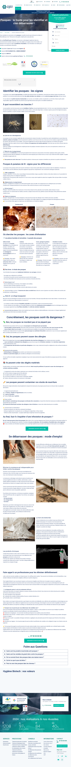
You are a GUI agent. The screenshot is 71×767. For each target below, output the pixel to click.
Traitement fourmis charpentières (19, 744)
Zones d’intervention (48, 741)
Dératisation (5, 741)
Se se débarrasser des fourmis (35, 758)
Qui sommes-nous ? (48, 743)
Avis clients (46, 744)
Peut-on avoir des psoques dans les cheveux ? (20, 663)
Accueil (1, 32)
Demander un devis (59, 705)
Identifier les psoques (33, 741)
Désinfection (6, 744)
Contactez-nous (60, 50)
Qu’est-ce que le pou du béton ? (16, 660)
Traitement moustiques (17, 751)
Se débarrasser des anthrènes (34, 753)
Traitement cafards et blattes (18, 746)
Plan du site (46, 749)
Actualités (46, 748)
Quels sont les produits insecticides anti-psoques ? (22, 651)
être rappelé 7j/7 (50, 12)
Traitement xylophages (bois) (18, 743)
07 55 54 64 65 (65, 1)
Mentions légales (47, 751)
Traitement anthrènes (17, 749)
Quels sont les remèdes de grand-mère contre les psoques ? (25, 654)
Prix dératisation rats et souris (18, 748)
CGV (45, 753)
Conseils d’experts (48, 746)
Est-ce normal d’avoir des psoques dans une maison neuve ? (25, 657)
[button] (34, 79)
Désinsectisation (6, 743)
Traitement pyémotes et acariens (19, 741)
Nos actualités (7, 32)
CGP (45, 754)
